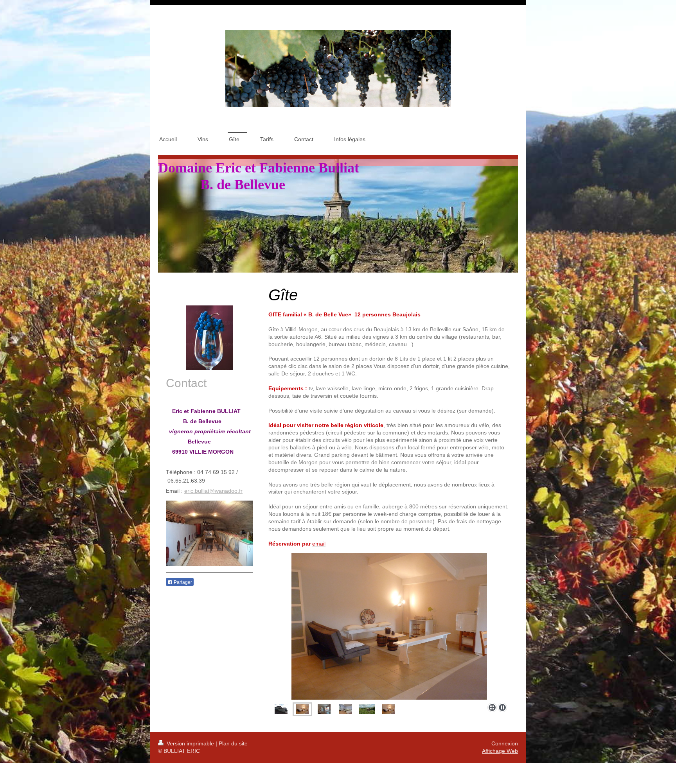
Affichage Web (500, 751)
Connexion (504, 743)
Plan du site (233, 743)
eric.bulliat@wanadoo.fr (213, 491)
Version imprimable (190, 743)
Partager (182, 582)
